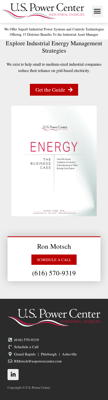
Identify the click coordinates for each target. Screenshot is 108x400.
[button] (97, 11)
